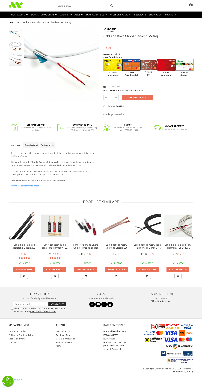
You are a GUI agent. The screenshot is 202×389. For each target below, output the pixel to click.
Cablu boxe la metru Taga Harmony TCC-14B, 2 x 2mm (147, 246)
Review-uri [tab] (47, 145)
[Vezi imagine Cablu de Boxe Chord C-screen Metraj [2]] (15, 59)
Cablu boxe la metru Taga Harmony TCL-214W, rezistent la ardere (178, 246)
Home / (13, 22)
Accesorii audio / (26, 22)
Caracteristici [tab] (31, 145)
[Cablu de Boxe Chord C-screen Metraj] (61, 63)
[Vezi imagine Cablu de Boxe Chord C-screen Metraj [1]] (15, 46)
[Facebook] (92, 304)
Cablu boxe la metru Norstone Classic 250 (24, 246)
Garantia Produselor (65, 338)
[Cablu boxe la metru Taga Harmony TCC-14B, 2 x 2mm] (147, 225)
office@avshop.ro (164, 301)
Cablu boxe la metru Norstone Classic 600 (116, 246)
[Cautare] (111, 5)
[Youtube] (98, 304)
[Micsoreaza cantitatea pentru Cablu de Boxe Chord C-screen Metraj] (105, 97)
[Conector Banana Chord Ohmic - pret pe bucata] (85, 225)
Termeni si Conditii (17, 331)
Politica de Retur (63, 335)
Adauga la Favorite (115, 114)
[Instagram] (110, 304)
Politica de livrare (17, 338)
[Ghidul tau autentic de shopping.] (16, 380)
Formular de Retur (64, 342)
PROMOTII (170, 14)
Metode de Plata (63, 331)
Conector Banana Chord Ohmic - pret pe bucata (85, 246)
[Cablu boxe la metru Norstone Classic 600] (116, 226)
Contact (12, 342)
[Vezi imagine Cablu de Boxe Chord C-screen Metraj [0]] (15, 32)
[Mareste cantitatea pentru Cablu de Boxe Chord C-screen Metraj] (116, 97)
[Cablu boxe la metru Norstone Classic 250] (24, 225)
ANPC (58, 346)
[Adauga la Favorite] (24, 276)
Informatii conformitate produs (25, 185)
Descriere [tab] (15, 145)
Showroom (155, 14)
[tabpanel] (61, 63)
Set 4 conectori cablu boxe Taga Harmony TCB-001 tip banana (55, 246)
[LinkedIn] (104, 304)
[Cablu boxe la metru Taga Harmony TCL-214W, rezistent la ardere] (178, 226)
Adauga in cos (137, 97)
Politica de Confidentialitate (43, 311)
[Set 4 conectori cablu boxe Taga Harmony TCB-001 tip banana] (55, 226)
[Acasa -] (24, 5)
